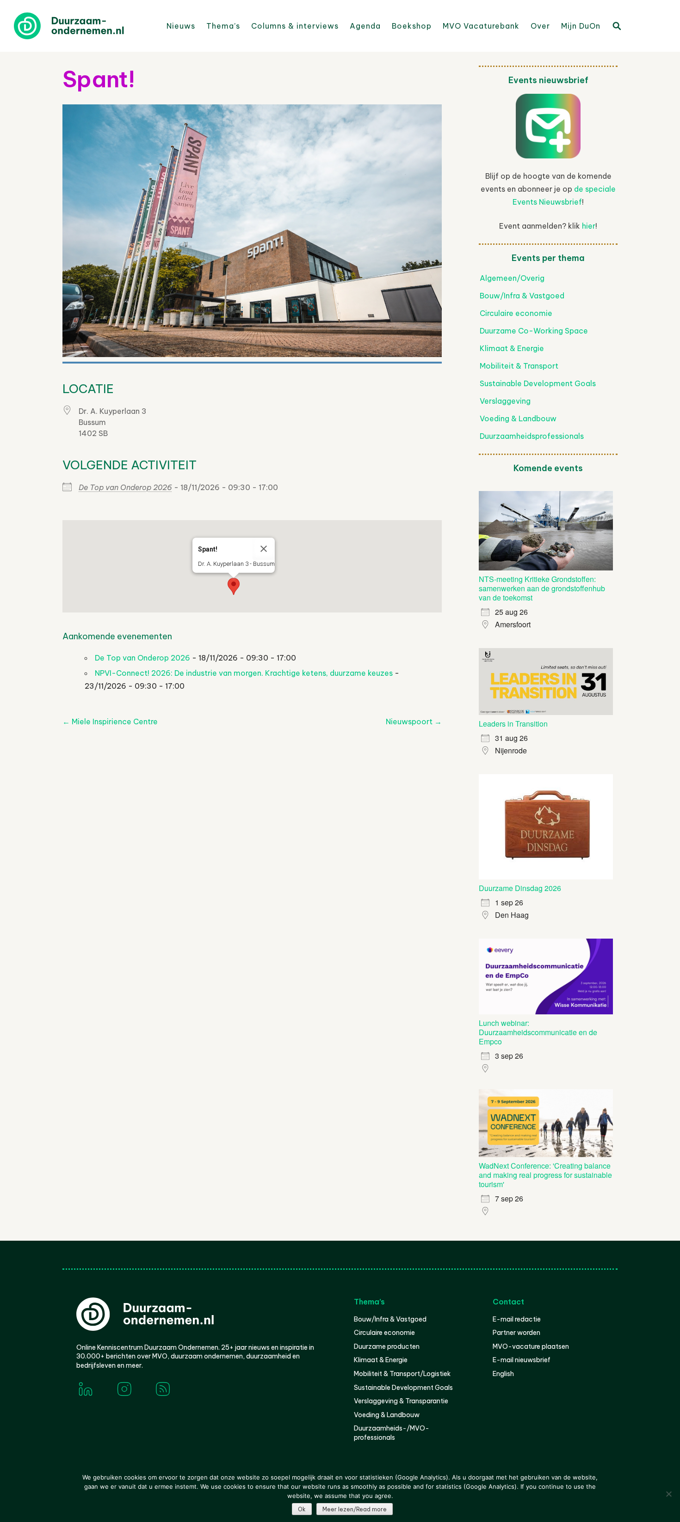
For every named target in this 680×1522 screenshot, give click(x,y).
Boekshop (412, 25)
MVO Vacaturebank (481, 25)
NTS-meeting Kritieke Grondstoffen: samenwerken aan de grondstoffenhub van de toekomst (542, 588)
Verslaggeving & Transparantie (401, 1401)
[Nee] (668, 1493)
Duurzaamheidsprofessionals (532, 436)
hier (588, 225)
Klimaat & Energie (512, 348)
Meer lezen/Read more (354, 1509)
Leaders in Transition (513, 723)
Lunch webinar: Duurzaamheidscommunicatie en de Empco (538, 1032)
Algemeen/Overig (512, 278)
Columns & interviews (295, 25)
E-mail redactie (517, 1319)
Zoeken (616, 25)
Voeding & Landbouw (518, 418)
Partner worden (516, 1332)
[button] (234, 586)
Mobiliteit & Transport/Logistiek (402, 1374)
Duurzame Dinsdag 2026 (520, 888)
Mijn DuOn (580, 25)
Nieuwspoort (414, 721)
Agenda (365, 25)
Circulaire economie (516, 313)
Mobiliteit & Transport (519, 365)
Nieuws (181, 25)
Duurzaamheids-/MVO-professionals (391, 1433)
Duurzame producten (387, 1346)
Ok (302, 1509)
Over (540, 25)
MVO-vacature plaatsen (531, 1346)
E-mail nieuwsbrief (521, 1360)
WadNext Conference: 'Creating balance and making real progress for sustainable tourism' (545, 1174)
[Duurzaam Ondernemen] (83, 25)
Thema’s (223, 25)
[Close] (264, 549)
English (503, 1374)
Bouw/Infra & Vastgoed (522, 295)
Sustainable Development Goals (538, 383)
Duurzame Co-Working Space (534, 330)
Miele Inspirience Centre (110, 721)
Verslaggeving (505, 401)
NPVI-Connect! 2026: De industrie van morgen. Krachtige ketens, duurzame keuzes (244, 673)
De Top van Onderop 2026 (125, 487)
